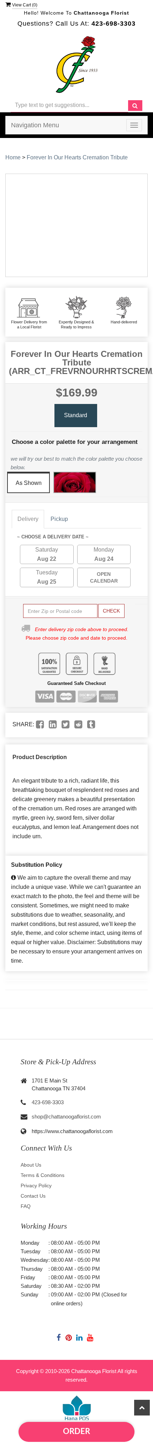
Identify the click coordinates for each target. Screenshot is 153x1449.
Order (76, 1431)
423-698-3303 (48, 1102)
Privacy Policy (36, 1185)
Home (13, 157)
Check (111, 611)
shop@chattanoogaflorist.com (66, 1116)
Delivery (27, 519)
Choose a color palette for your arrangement (75, 442)
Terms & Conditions (42, 1175)
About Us (31, 1165)
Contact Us (33, 1196)
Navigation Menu (35, 125)
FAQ (26, 1206)
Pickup (59, 519)
